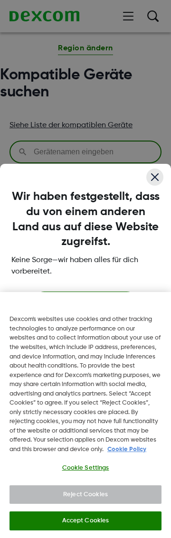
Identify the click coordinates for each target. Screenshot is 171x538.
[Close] (154, 177)
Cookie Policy (126, 449)
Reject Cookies (85, 494)
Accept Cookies (85, 521)
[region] (85, 415)
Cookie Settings (85, 468)
